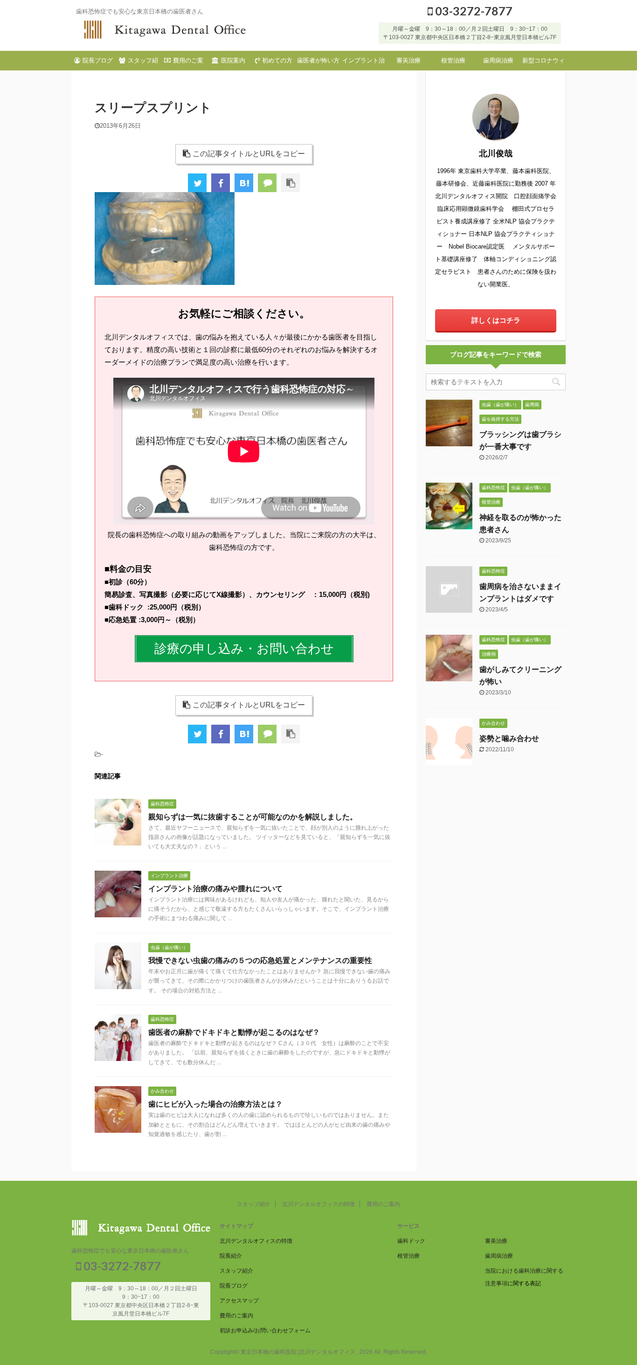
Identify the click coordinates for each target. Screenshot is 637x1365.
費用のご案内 (188, 63)
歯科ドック (411, 1241)
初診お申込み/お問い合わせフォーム (265, 1330)
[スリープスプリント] (244, 182)
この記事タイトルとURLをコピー (249, 154)
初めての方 (277, 60)
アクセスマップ (239, 1300)
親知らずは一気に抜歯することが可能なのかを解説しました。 (252, 817)
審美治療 (408, 60)
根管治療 (453, 60)
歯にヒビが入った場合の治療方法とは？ (215, 1104)
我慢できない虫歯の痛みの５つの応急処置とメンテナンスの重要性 (260, 960)
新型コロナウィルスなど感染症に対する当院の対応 (543, 63)
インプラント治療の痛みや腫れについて (215, 889)
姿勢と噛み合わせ (509, 738)
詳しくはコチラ (495, 320)
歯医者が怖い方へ (318, 63)
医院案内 (233, 60)
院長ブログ (98, 60)
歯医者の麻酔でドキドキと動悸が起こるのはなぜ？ (234, 1032)
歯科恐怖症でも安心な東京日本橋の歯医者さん (130, 1250)
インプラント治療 (363, 63)
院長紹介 (231, 1256)
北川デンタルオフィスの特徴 (318, 1204)
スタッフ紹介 (143, 63)
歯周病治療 (498, 60)
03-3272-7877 (472, 11)
